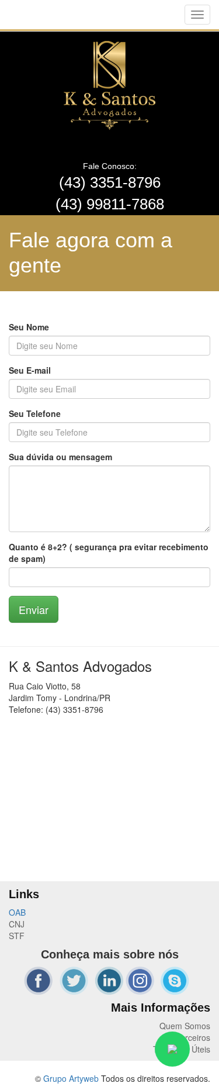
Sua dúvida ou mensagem (60, 457)
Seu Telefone (35, 413)
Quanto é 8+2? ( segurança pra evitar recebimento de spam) (108, 552)
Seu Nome (29, 327)
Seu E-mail (30, 370)
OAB (17, 912)
